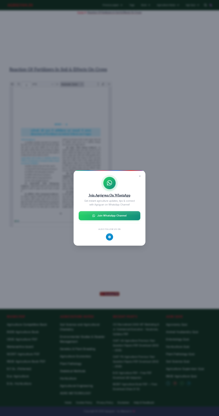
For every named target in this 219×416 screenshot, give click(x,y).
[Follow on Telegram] (109, 237)
